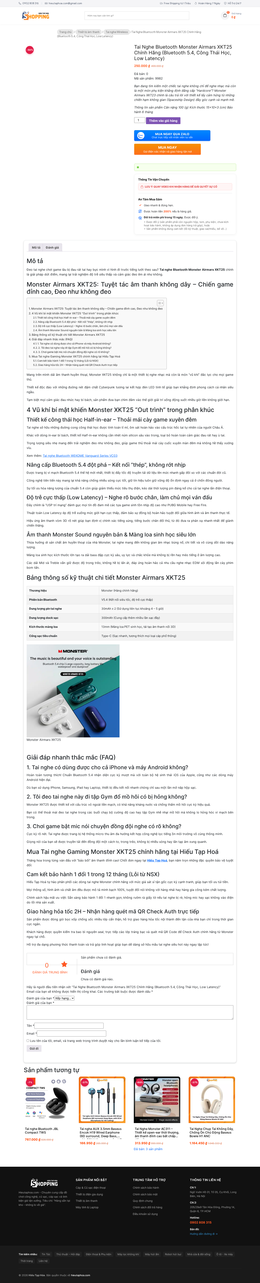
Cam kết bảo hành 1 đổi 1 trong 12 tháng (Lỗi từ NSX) (67, 360)
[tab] (36, 247)
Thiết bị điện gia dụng (89, 1194)
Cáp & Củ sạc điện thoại (91, 1187)
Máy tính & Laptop (87, 1207)
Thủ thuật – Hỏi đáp (68, 1254)
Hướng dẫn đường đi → (204, 1233)
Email (32, 1033)
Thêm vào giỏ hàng (163, 121)
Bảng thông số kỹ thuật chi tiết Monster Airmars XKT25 (68, 334)
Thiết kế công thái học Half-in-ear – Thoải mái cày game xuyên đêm (76, 317)
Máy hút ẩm (152, 1254)
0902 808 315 (30, 3)
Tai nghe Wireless (117, 32)
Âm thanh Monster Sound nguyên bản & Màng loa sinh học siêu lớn (77, 330)
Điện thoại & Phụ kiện (98, 1254)
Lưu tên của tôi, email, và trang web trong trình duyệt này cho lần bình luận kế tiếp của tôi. (95, 1041)
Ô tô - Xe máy (224, 1254)
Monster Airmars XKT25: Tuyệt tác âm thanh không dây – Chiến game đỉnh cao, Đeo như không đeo (97, 308)
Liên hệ (43, 1260)
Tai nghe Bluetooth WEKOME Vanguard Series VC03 (80, 456)
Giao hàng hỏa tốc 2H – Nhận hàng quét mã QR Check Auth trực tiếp (77, 364)
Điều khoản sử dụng (145, 1214)
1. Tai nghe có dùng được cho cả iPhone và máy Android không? (74, 343)
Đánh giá (52, 247)
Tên (30, 1026)
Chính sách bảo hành (146, 1187)
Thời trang (27, 1260)
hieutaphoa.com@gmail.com (65, 3)
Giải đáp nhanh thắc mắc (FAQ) (52, 339)
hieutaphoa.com (80, 1275)
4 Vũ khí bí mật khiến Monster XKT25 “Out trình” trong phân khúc (75, 313)
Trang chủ (65, 32)
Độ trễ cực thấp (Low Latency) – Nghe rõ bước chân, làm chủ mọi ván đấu (80, 326)
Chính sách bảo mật (145, 1194)
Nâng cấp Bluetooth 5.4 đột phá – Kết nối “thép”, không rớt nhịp (75, 321)
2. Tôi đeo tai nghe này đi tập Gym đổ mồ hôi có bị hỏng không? (75, 347)
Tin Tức (46, 1254)
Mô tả (36, 247)
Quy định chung (143, 1200)
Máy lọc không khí (128, 1254)
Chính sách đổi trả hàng (147, 1207)
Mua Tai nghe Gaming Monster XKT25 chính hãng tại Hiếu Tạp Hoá (76, 356)
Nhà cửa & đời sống (198, 1254)
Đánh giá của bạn (40, 998)
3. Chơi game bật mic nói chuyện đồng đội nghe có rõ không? (73, 351)
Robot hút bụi (173, 1254)
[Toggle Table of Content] (158, 303)
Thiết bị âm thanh (89, 32)
